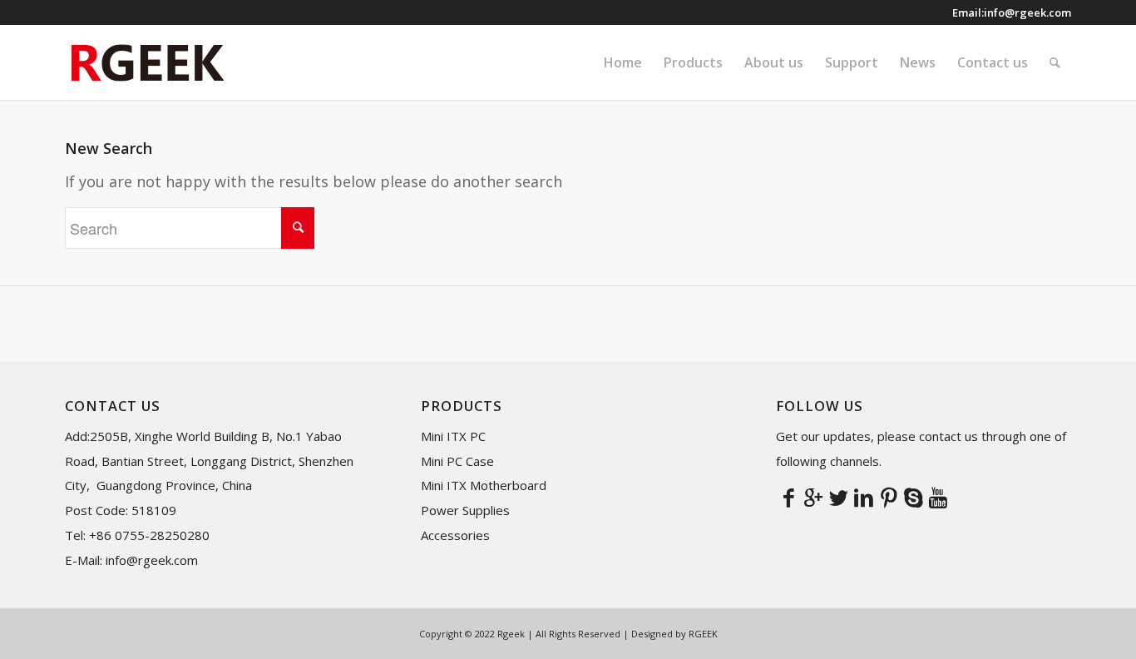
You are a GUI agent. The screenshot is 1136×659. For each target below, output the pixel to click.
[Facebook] (788, 496)
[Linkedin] (863, 496)
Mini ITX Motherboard (483, 485)
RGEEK (703, 633)
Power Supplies (465, 510)
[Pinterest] (888, 496)
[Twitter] (838, 496)
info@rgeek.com (1027, 12)
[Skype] (913, 496)
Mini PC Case (457, 461)
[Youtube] (938, 496)
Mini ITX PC (453, 436)
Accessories (455, 535)
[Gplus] (813, 496)
